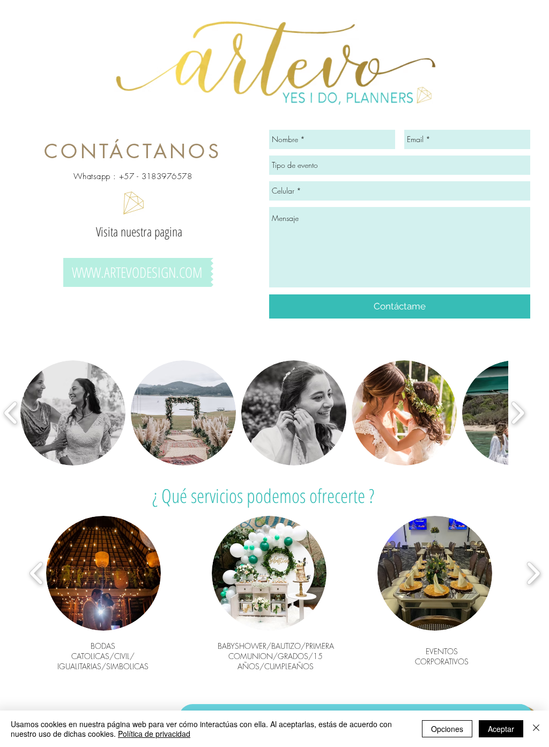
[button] (72, 412)
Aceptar (501, 728)
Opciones (447, 728)
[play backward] (37, 573)
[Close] (536, 728)
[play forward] (518, 413)
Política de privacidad (154, 733)
